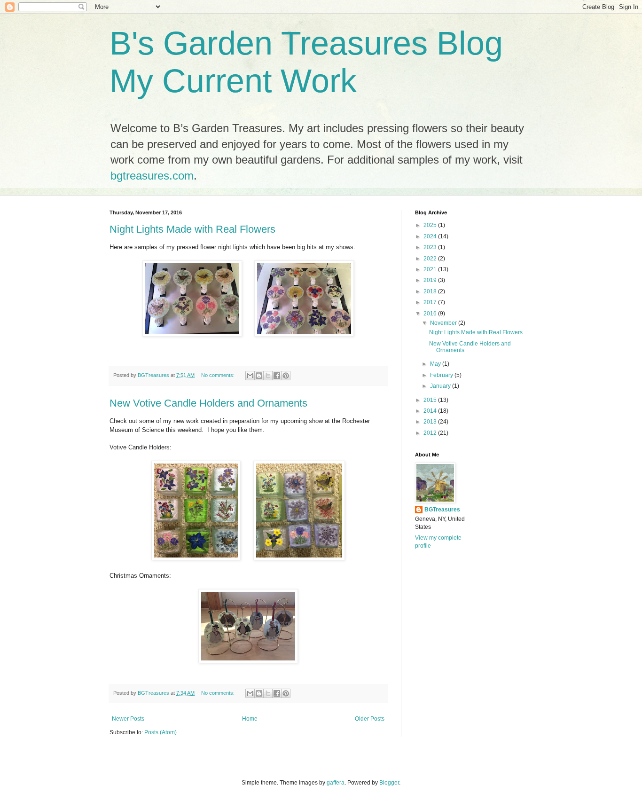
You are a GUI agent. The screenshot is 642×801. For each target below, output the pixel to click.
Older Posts (369, 718)
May (436, 364)
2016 (430, 313)
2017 (430, 302)
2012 (430, 433)
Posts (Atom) (160, 732)
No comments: (218, 375)
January (441, 386)
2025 (430, 225)
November (444, 323)
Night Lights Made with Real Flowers (192, 229)
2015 (430, 400)
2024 (430, 236)
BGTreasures (442, 509)
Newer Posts (128, 718)
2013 (430, 421)
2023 (430, 247)
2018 (430, 291)
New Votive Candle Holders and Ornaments (208, 403)
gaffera (335, 782)
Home (250, 718)
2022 (430, 258)
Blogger (389, 782)
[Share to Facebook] (277, 375)
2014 (430, 411)
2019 (430, 280)
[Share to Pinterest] (285, 375)
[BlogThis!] (259, 375)
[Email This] (250, 375)
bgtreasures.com (152, 175)
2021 (430, 269)
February (442, 375)
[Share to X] (268, 375)
